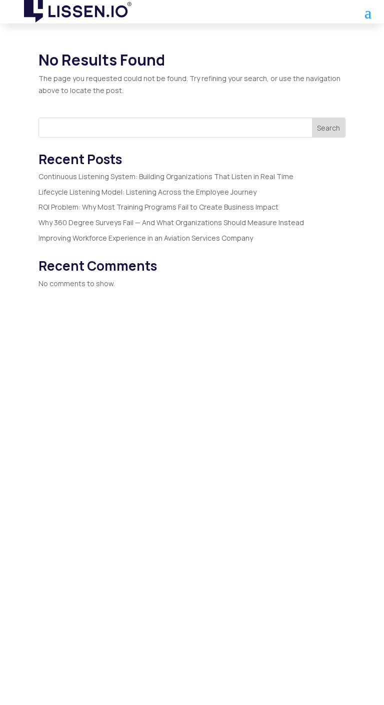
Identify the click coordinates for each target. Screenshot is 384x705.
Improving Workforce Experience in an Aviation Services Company (145, 238)
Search (328, 128)
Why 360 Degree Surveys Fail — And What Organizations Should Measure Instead (171, 222)
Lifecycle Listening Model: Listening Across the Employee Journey (147, 192)
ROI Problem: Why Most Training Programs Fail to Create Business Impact (158, 207)
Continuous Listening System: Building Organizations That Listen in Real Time (166, 176)
